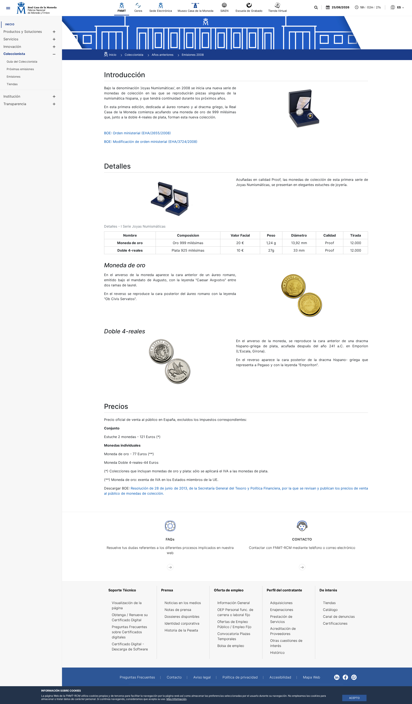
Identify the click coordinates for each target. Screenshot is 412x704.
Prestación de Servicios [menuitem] (281, 619)
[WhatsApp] (354, 677)
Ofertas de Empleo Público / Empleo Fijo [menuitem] (234, 624)
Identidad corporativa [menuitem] (182, 623)
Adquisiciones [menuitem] (281, 603)
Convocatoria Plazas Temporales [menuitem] (233, 636)
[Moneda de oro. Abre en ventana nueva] (302, 295)
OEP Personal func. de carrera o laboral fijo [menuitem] (235, 612)
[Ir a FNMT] (36, 8)
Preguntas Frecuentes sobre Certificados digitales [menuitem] (129, 632)
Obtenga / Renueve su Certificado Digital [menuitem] (130, 617)
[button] (54, 31)
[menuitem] (9, 24)
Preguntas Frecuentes (137, 677)
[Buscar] (316, 8)
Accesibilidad (280, 677)
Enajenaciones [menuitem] (281, 609)
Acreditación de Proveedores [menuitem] (283, 631)
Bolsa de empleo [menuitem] (230, 646)
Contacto (174, 677)
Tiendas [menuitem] (329, 603)
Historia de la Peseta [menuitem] (181, 630)
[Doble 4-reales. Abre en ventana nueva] (170, 361)
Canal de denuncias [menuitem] (339, 616)
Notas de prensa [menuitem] (178, 609)
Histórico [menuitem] (277, 652)
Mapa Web (311, 677)
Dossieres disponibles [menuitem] (182, 616)
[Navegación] (8, 8)
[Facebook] (345, 677)
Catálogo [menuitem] (330, 609)
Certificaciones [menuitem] (335, 623)
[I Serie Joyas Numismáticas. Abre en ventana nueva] (302, 108)
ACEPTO (354, 697)
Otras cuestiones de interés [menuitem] (286, 643)
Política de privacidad (240, 677)
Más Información (176, 699)
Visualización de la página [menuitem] (127, 605)
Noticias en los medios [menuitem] (183, 603)
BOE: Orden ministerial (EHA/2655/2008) (137, 133)
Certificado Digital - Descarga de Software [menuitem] (130, 646)
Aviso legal (202, 677)
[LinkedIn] (336, 677)
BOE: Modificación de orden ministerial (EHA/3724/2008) (150, 141)
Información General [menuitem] (233, 603)
